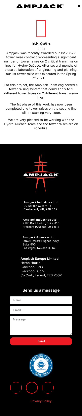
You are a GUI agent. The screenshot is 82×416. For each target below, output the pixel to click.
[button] (79, 6)
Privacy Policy (41, 401)
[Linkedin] (16, 388)
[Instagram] (48, 388)
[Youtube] (32, 388)
